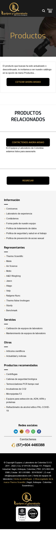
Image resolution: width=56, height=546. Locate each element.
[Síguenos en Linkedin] (17, 431)
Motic (8, 271)
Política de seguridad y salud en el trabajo (26, 233)
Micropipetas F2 (14, 393)
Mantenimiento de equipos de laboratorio (26, 333)
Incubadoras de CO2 (16, 389)
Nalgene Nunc (13, 295)
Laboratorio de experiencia (19, 213)
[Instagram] (28, 431)
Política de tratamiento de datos (21, 228)
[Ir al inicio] (14, 9)
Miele (9, 261)
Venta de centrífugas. (23, 479)
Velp (8, 290)
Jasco (9, 280)
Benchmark (11, 310)
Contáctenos (12, 218)
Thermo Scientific (14, 256)
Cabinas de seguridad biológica (21, 379)
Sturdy (9, 305)
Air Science (11, 266)
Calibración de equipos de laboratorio (24, 328)
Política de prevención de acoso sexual (25, 238)
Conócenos (11, 208)
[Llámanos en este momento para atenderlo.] (22, 431)
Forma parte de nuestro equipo (21, 223)
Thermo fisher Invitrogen (18, 300)
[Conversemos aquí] (34, 431)
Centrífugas (11, 374)
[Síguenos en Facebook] (39, 431)
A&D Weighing (13, 276)
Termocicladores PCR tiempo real (22, 384)
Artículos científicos (15, 351)
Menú (50, 9)
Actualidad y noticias (16, 356)
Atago (9, 285)
